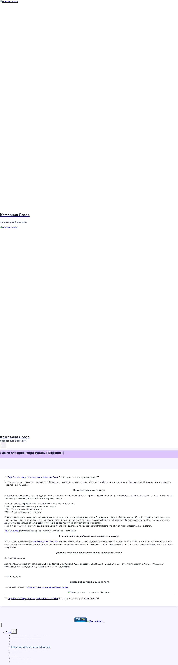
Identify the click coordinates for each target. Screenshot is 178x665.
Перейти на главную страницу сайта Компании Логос (33, 477)
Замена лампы (11, 530)
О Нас (8, 632)
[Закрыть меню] (1, 625)
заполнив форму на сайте (45, 541)
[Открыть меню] (3, 445)
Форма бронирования (21, 661)
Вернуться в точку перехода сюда (79, 477)
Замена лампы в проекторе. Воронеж (29, 650)
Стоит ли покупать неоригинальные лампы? (48, 587)
